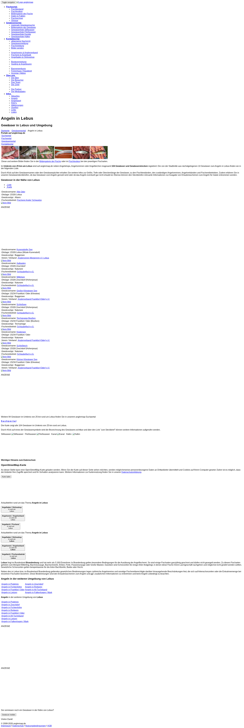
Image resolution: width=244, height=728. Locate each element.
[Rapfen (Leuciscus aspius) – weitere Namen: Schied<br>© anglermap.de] (81, 158)
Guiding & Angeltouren (21, 64)
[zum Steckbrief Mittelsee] (6, 288)
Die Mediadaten (18, 91)
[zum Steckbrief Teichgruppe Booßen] (6, 329)
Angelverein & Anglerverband (24, 53)
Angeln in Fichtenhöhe (11, 587)
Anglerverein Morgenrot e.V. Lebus (33, 258)
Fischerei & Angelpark (21, 55)
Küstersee (21, 332)
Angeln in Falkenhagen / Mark (38, 592)
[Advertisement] (77, 228)
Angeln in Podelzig (10, 584)
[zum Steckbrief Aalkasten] (6, 274)
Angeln (14, 98)
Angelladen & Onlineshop (22, 57)
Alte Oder (21, 192)
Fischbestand (17, 9)
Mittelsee (21, 277)
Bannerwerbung (18, 69)
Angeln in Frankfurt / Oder (13, 590)
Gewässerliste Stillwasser (22, 30)
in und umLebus (12, 509)
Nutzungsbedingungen (35, 726)
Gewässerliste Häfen (20, 36)
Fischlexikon (17, 11)
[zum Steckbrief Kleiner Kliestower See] (6, 370)
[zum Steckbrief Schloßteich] (6, 357)
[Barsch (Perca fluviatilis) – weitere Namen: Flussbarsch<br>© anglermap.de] (45, 158)
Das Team (15, 82)
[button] (12, 7)
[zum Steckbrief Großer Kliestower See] (6, 302)
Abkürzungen (17, 105)
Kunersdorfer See (25, 249)
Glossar (14, 20)
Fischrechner (17, 18)
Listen (14, 112)
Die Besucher (17, 80)
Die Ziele (15, 85)
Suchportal (6, 136)
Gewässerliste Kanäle (21, 34)
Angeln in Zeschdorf (34, 584)
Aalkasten (21, 263)
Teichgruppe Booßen (26, 318)
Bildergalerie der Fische (22, 14)
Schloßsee (21, 304)
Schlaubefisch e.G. (25, 272)
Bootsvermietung (18, 62)
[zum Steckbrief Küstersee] (6, 343)
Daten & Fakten (18, 16)
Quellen (14, 107)
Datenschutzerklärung (131, 472)
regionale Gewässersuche (23, 25)
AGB (49, 726)
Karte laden (6, 477)
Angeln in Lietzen (9, 592)
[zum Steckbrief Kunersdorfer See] (6, 261)
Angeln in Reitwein (33, 587)
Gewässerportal (19, 131)
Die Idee (15, 78)
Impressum (6, 726)
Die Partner (16, 89)
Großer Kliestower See (27, 291)
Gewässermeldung (19, 43)
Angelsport (16, 101)
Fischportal (6, 138)
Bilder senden (17, 48)
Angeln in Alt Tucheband (36, 590)
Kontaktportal (7, 144)
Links (13, 110)
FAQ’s (14, 103)
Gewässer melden (8, 715)
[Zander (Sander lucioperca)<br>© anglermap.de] (27, 158)
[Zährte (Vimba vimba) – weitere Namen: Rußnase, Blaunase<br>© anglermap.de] (10, 158)
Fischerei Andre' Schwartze (29, 200)
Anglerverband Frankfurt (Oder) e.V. (33, 299)
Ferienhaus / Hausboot (21, 71)
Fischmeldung (17, 46)
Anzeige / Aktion (18, 73)
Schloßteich (22, 346)
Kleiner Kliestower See (27, 359)
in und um (12, 539)
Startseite (5, 131)
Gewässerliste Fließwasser (23, 32)
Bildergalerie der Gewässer (23, 27)
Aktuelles (15, 96)
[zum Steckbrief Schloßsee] (6, 315)
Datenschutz (18, 726)
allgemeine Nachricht (20, 41)
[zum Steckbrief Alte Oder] (6, 203)
